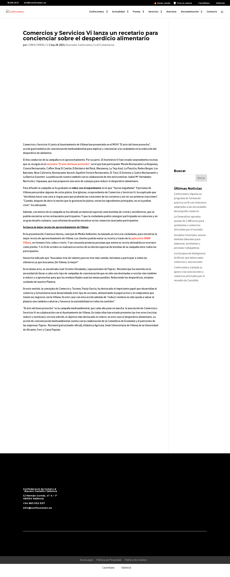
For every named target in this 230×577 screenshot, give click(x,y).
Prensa (136, 11)
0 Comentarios (106, 44)
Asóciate (171, 11)
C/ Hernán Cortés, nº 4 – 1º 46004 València (40, 497)
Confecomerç (96, 11)
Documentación (190, 11)
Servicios (153, 11)
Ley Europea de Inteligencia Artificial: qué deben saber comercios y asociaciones (189, 258)
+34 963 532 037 (34, 503)
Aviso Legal (86, 559)
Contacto (212, 11)
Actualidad (118, 11)
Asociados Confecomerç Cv (81, 44)
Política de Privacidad (108, 559)
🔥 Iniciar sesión (162, 3)
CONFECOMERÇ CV (38, 44)
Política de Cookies (136, 559)
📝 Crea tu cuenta (183, 3)
